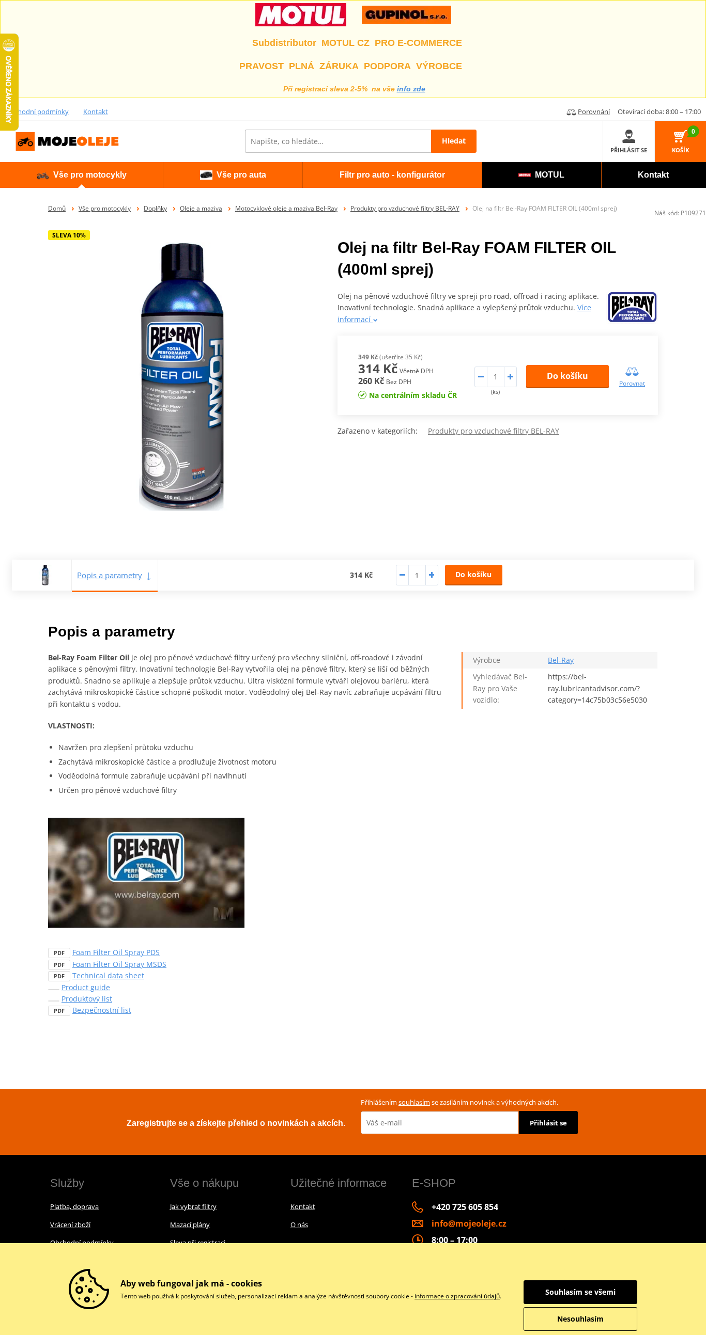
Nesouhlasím (580, 1319)
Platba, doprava (74, 1206)
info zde (411, 89)
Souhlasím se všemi (580, 1292)
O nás (299, 1224)
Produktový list (87, 999)
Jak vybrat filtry (193, 1206)
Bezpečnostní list (101, 1010)
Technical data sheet (108, 975)
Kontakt (95, 111)
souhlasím (414, 1102)
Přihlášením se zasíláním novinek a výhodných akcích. (459, 1102)
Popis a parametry (109, 575)
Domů (57, 208)
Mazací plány (190, 1224)
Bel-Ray (561, 660)
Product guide (86, 987)
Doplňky (155, 208)
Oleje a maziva (201, 208)
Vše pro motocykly (105, 208)
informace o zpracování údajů (457, 1296)
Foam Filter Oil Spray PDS (116, 952)
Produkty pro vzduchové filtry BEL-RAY (404, 208)
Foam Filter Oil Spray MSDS (119, 964)
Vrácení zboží (70, 1224)
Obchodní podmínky (37, 111)
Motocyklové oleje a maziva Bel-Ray (286, 208)
